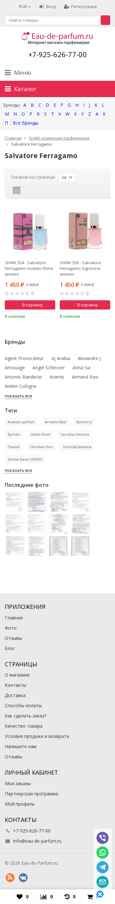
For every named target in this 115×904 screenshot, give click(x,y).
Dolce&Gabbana (77, 446)
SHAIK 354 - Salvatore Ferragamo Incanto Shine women (29, 268)
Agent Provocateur (24, 358)
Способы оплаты (23, 705)
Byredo (14, 434)
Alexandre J (89, 358)
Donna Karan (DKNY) (25, 459)
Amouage (15, 367)
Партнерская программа (31, 794)
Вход (51, 6)
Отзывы (13, 638)
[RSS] (10, 878)
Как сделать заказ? (25, 716)
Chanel (13, 446)
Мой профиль (20, 804)
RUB (23, 6)
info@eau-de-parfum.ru (37, 841)
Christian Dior (41, 446)
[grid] (16, 190)
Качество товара (23, 726)
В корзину (32, 305)
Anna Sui (81, 367)
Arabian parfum (21, 421)
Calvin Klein (40, 434)
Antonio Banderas (23, 377)
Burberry (84, 421)
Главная (14, 618)
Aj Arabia (60, 358)
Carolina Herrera (74, 434)
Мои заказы (18, 783)
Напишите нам (20, 746)
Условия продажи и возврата (37, 736)
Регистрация (84, 6)
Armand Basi (85, 377)
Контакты (15, 685)
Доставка (15, 695)
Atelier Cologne (20, 386)
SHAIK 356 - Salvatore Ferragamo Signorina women (80, 268)
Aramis (57, 377)
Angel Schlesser (49, 367)
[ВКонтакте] (23, 878)
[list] (26, 190)
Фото (11, 628)
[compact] (36, 190)
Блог (10, 648)
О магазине (17, 675)
